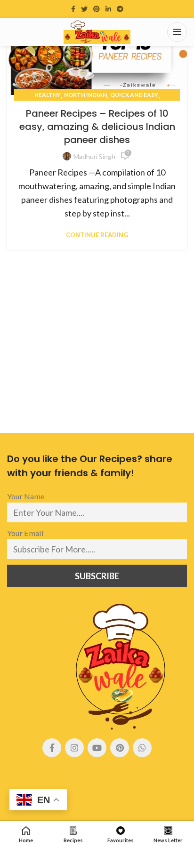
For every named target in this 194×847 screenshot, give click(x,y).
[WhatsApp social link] (142, 747)
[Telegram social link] (120, 9)
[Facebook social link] (73, 9)
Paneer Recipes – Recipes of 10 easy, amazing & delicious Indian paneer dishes (97, 126)
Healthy (47, 94)
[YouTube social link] (97, 747)
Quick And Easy (134, 94)
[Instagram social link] (74, 747)
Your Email (25, 532)
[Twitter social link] (84, 9)
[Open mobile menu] (177, 32)
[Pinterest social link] (96, 9)
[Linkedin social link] (108, 9)
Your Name (25, 496)
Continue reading (97, 235)
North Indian (85, 94)
